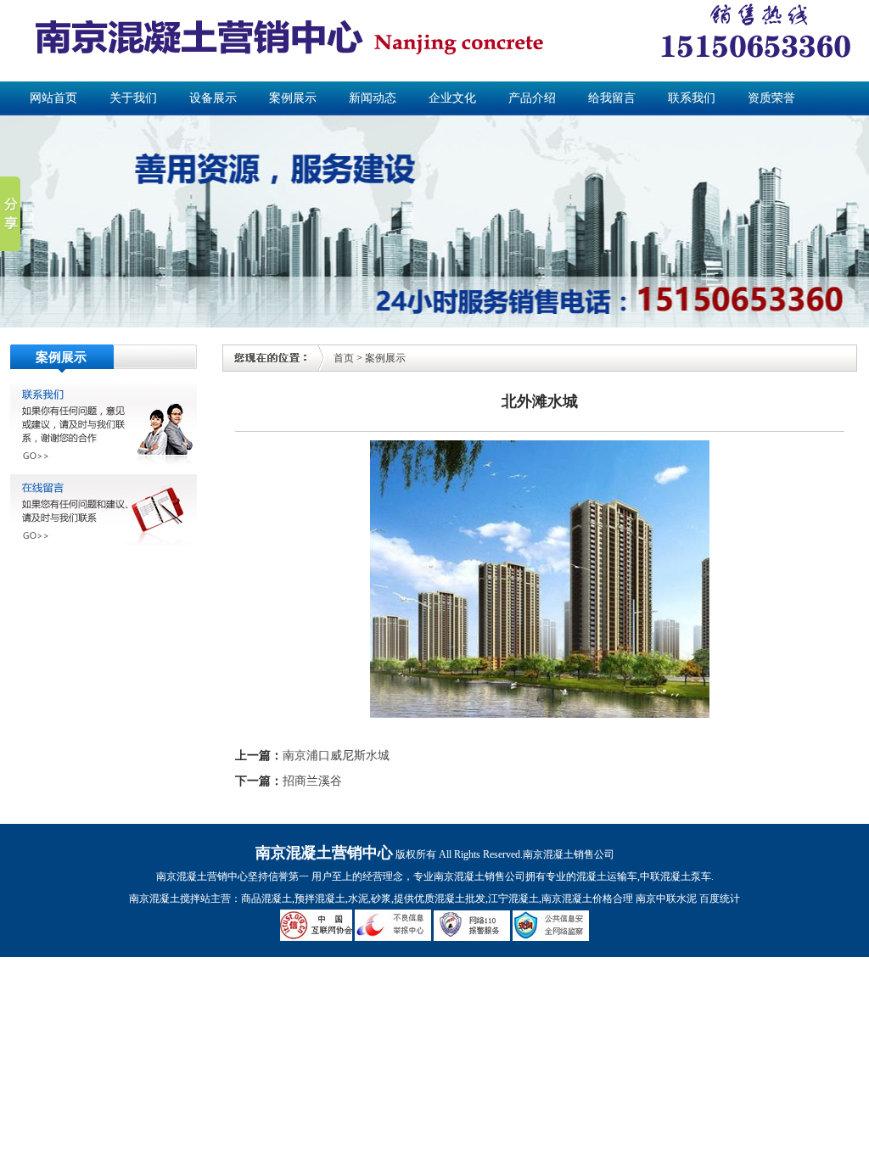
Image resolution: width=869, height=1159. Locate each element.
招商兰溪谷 (312, 781)
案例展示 (293, 98)
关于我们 (133, 98)
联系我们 (691, 98)
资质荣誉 (771, 98)
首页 (344, 358)
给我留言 (612, 98)
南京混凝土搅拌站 (169, 898)
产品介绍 (532, 98)
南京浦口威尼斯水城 (336, 755)
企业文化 (452, 98)
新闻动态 (372, 98)
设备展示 (213, 98)
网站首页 (53, 98)
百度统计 (719, 898)
